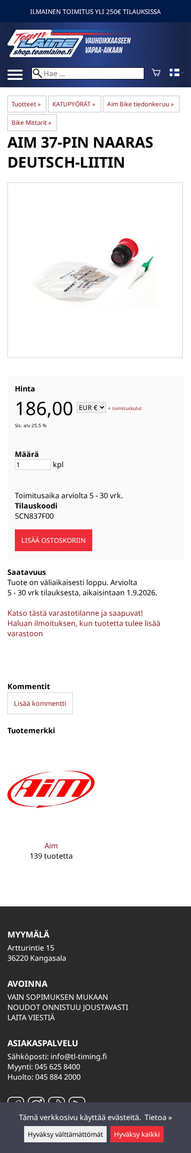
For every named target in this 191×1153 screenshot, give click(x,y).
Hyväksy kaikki (137, 1134)
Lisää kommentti (40, 703)
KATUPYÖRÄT (73, 104)
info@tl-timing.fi (79, 1056)
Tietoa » (158, 1117)
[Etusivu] (76, 54)
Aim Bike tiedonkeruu (140, 104)
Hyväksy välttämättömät (65, 1134)
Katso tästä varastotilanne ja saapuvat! (75, 613)
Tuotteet (26, 104)
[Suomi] (177, 73)
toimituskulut (127, 408)
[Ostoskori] (156, 73)
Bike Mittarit (31, 122)
